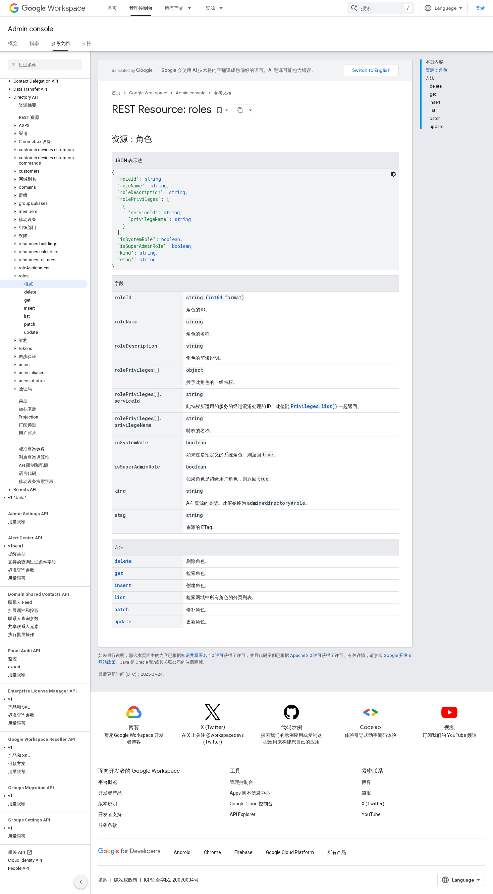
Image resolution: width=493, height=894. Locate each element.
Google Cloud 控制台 (251, 803)
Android (182, 852)
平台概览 (107, 782)
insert (122, 585)
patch (121, 609)
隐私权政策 (126, 880)
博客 (366, 782)
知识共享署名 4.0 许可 (202, 655)
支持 (86, 43)
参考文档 (60, 43)
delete (123, 561)
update (122, 621)
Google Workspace (148, 92)
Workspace (67, 8)
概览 (12, 43)
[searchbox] (45, 64)
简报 (366, 793)
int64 (215, 297)
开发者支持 (110, 814)
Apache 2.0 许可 (306, 655)
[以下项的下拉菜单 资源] (223, 8)
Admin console (30, 29)
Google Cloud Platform (290, 852)
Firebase (243, 852)
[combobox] (381, 8)
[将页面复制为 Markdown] (240, 110)
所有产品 (174, 8)
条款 (103, 880)
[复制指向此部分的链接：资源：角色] (158, 140)
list (119, 597)
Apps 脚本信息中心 (250, 793)
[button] (44, 81)
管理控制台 (141, 8)
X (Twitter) (373, 803)
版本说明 (107, 803)
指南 (34, 43)
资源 (210, 8)
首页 (112, 8)
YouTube (371, 814)
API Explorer (243, 814)
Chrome (212, 852)
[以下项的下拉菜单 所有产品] (191, 8)
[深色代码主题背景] (393, 174)
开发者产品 (110, 793)
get (118, 573)
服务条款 (107, 825)
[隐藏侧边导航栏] (81, 882)
